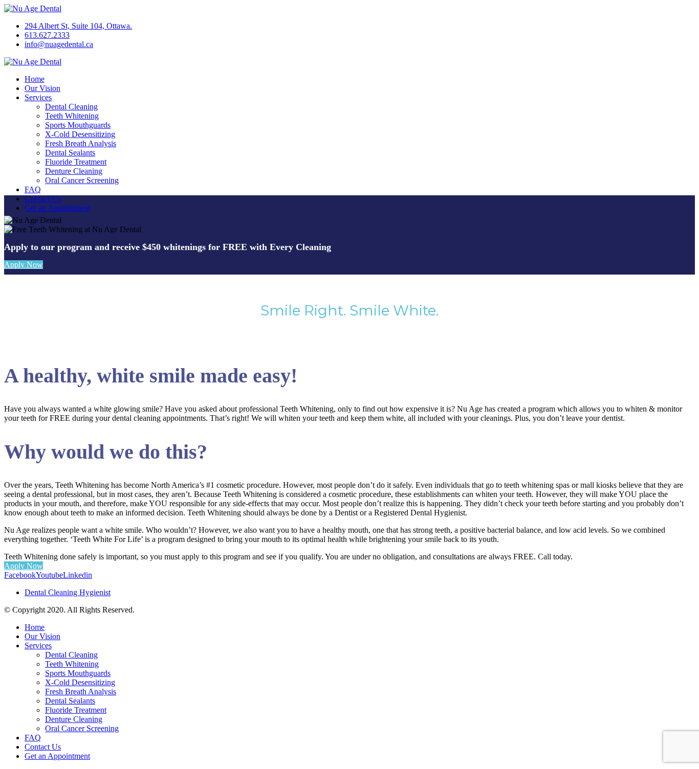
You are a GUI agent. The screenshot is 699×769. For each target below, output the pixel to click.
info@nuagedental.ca (59, 44)
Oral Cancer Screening (82, 180)
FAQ (33, 189)
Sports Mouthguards (78, 125)
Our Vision (42, 88)
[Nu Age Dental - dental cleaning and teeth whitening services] (32, 8)
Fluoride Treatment (75, 161)
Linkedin (77, 575)
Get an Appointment (57, 207)
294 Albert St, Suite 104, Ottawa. (78, 25)
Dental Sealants (70, 152)
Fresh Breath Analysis (80, 143)
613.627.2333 (47, 35)
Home (35, 79)
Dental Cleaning (71, 106)
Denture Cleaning (73, 171)
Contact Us (43, 198)
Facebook (20, 575)
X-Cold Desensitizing (80, 134)
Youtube (49, 575)
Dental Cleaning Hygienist (68, 592)
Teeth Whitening (72, 115)
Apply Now (23, 264)
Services (38, 97)
